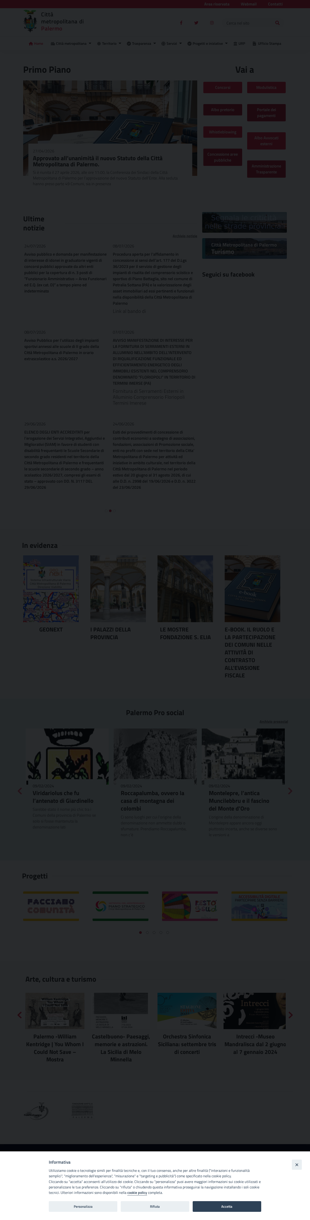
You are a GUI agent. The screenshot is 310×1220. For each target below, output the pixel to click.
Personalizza (83, 1206)
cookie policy (137, 1192)
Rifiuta (155, 1206)
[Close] (297, 1165)
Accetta (226, 1206)
